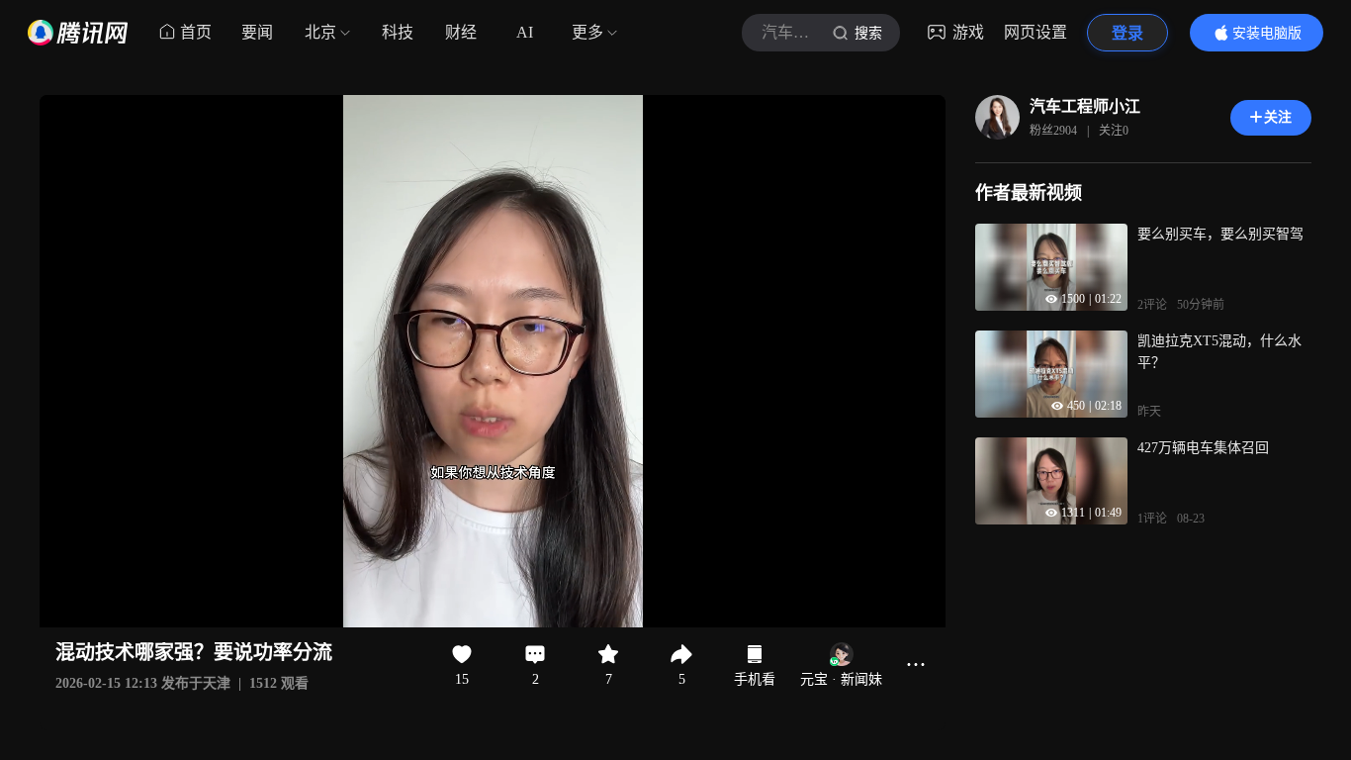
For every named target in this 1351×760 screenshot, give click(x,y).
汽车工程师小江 (1085, 106)
